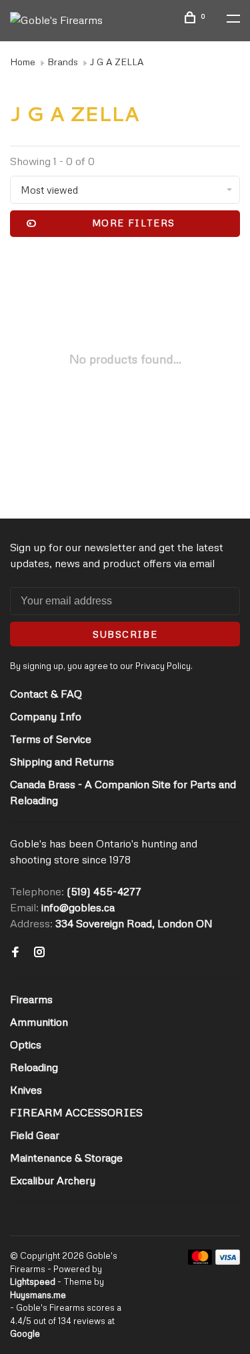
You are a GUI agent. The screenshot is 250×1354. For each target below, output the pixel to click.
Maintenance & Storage (66, 1157)
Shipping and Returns (62, 761)
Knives (26, 1089)
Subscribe (125, 634)
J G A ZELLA (116, 61)
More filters (133, 222)
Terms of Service (50, 739)
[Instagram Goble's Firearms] (39, 952)
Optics (25, 1044)
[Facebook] (15, 952)
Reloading (34, 1067)
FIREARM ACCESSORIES (76, 1112)
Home (22, 61)
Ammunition (39, 1021)
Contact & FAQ (46, 693)
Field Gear (34, 1135)
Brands (62, 61)
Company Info (45, 716)
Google (25, 1333)
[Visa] (227, 1260)
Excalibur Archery (52, 1180)
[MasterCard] (200, 1260)
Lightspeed (32, 1281)
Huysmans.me (38, 1294)
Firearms (31, 999)
